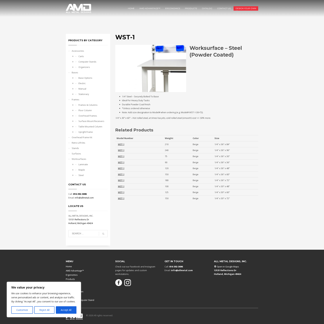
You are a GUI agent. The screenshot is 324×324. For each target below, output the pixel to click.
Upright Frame (85, 131)
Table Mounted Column (90, 126)
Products (70, 279)
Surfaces (76, 153)
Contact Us (71, 287)
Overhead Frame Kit (82, 137)
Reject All (44, 309)
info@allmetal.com (84, 197)
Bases (75, 72)
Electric (82, 83)
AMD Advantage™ (75, 270)
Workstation (74, 295)
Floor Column (85, 110)
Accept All (66, 309)
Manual (82, 88)
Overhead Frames (87, 115)
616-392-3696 (80, 193)
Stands (75, 148)
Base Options (85, 77)
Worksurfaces (79, 158)
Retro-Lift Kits (78, 142)
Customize (22, 309)
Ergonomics (72, 274)
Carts (81, 56)
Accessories (78, 50)
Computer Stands (87, 61)
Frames (75, 99)
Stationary (83, 94)
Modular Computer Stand (81, 300)
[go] (103, 233)
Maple (81, 169)
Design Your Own (74, 291)
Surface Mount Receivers (91, 121)
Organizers (84, 67)
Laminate (83, 164)
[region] (44, 299)
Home (69, 266)
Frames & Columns (88, 104)
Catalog (70, 283)
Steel (81, 175)
